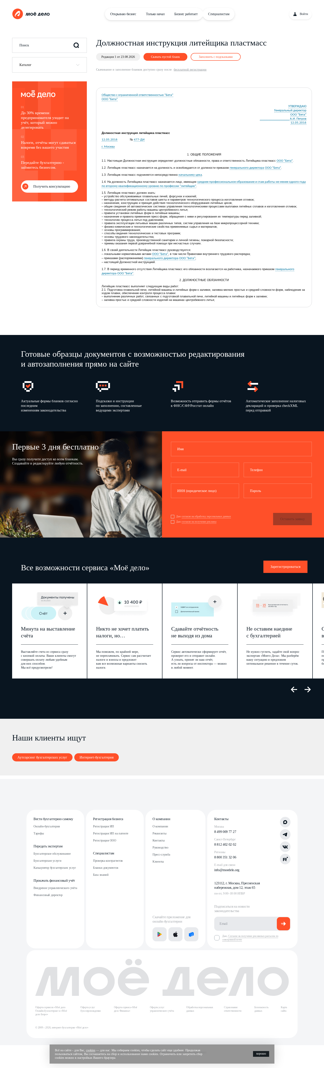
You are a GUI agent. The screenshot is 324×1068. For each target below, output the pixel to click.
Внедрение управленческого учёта (55, 888)
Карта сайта (284, 1009)
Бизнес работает (185, 14)
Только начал (155, 14)
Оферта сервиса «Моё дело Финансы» (125, 1009)
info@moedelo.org (226, 870)
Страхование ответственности (232, 1009)
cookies (90, 1050)
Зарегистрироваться (285, 567)
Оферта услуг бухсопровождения (90, 1009)
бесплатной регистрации (190, 69)
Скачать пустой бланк (165, 57)
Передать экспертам (48, 846)
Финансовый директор (48, 895)
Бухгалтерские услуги (47, 860)
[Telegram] (285, 834)
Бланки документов (105, 867)
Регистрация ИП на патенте (110, 833)
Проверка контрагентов (108, 860)
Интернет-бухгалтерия (97, 757)
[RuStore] (191, 934)
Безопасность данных (261, 1009)
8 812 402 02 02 (225, 844)
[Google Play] (160, 934)
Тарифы (39, 833)
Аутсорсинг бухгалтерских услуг (42, 757)
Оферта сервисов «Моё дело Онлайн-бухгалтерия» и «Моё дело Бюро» (51, 1011)
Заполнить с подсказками (216, 57)
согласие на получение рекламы (199, 521)
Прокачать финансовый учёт (54, 880)
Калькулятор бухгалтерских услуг (55, 867)
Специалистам (218, 14)
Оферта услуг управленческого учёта (162, 1009)
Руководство (160, 847)
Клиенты (158, 861)
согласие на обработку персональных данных (206, 516)
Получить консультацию (51, 186)
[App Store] (175, 934)
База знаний (101, 874)
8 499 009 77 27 (225, 832)
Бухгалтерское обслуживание (52, 853)
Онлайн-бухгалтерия (47, 826)
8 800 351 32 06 (225, 857)
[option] (51, 396)
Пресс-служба (161, 854)
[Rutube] (285, 859)
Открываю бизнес (123, 14)
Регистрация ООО (104, 840)
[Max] (285, 822)
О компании (161, 819)
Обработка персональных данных (199, 1009)
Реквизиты (159, 833)
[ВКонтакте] (285, 846)
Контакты (159, 840)
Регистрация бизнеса (108, 819)
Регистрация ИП (103, 826)
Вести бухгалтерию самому (53, 819)
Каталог (25, 65)
